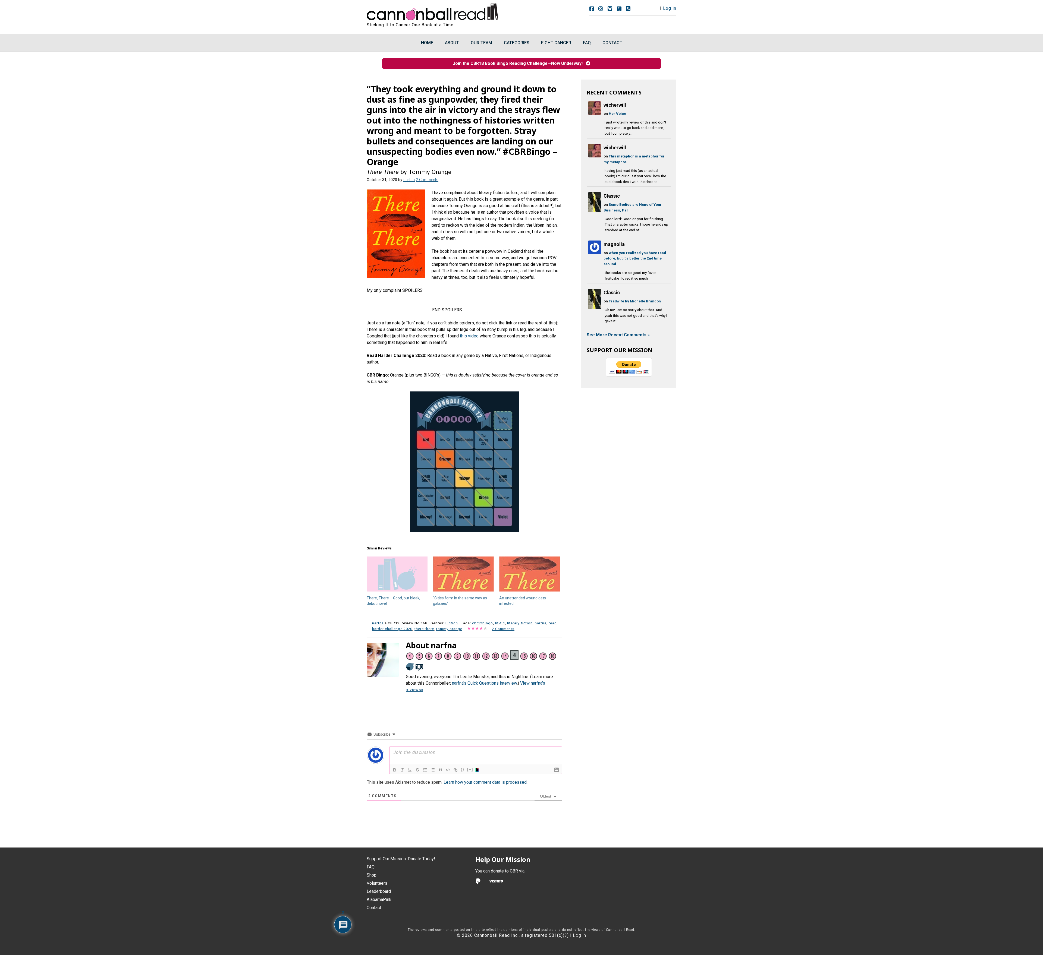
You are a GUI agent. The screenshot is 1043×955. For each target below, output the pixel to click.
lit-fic (500, 623)
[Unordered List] (432, 770)
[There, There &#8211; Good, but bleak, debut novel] (397, 573)
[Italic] (402, 770)
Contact (374, 907)
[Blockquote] (440, 770)
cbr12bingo (482, 623)
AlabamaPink (379, 899)
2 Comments (427, 180)
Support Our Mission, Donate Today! (401, 858)
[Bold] (394, 770)
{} (462, 769)
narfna (540, 623)
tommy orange (449, 629)
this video (469, 336)
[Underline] (410, 770)
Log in (669, 8)
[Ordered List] (425, 770)
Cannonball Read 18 (433, 11)
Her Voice (617, 113)
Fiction (451, 623)
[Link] (455, 770)
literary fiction (520, 623)
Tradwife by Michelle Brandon (635, 301)
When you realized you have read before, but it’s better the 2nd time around (635, 258)
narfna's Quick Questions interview (484, 683)
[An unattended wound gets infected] (529, 573)
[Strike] (417, 770)
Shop (371, 875)
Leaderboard (379, 891)
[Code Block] (448, 770)
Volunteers (377, 883)
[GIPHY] (478, 770)
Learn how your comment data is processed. (485, 782)
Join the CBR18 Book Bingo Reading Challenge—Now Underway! (519, 63)
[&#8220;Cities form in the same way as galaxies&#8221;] (463, 573)
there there (424, 629)
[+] (470, 769)
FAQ (371, 866)
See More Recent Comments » (618, 334)
